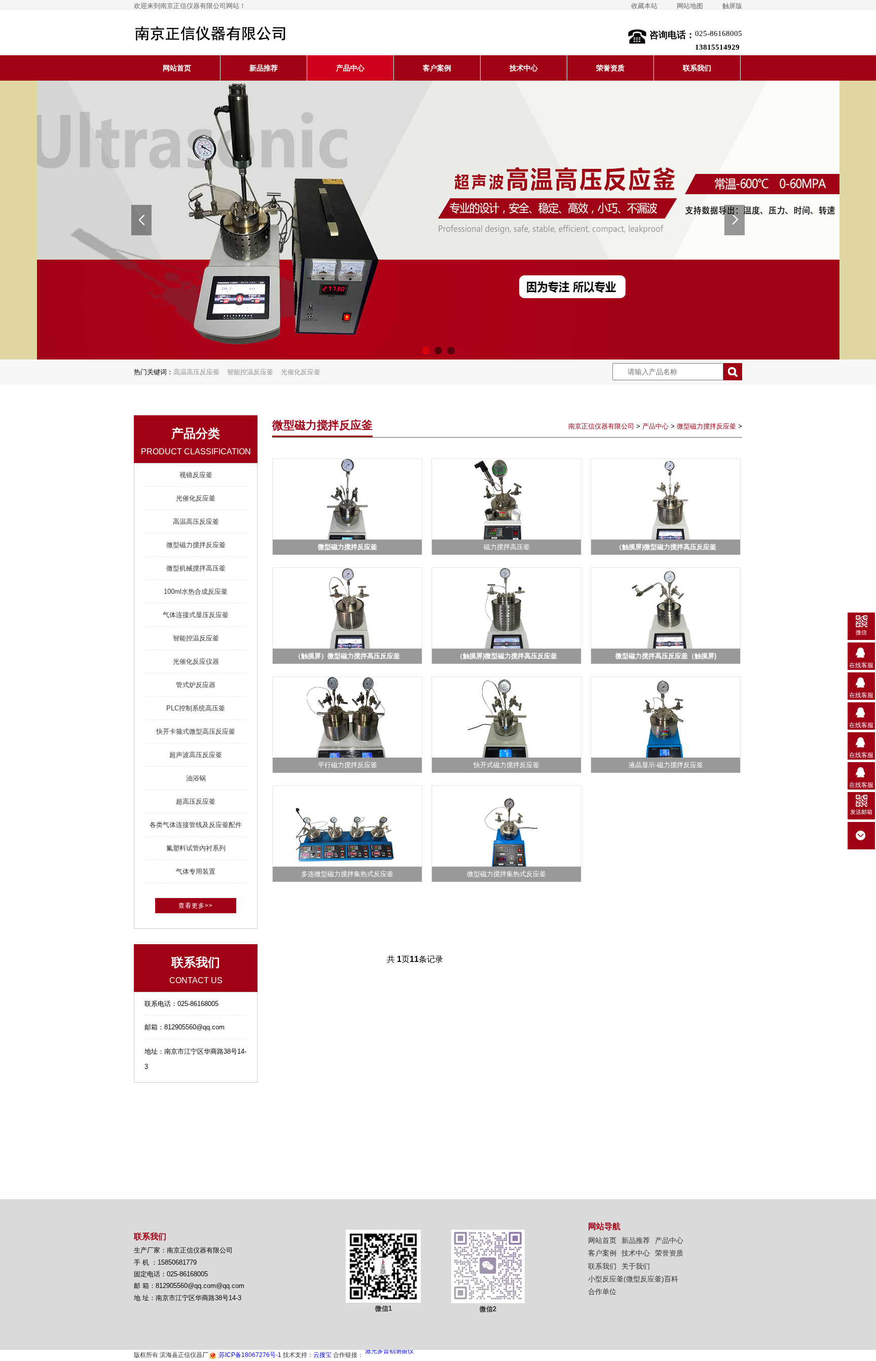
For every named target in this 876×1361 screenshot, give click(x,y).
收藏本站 (644, 6)
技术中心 (523, 68)
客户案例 (437, 68)
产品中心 (350, 68)
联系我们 (697, 68)
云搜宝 (322, 1354)
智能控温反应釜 (250, 372)
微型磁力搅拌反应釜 (706, 426)
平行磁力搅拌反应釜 (347, 765)
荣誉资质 (610, 68)
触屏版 (732, 6)
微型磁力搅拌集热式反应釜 (506, 874)
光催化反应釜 (300, 372)
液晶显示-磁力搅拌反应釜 (666, 765)
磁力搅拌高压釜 (507, 547)
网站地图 (690, 6)
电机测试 (377, 1354)
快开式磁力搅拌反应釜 (506, 765)
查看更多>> (195, 905)
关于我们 (636, 1266)
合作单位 (602, 1291)
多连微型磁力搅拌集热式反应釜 (347, 874)
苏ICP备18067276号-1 (250, 1354)
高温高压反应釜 (196, 372)
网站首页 (177, 68)
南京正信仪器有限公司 (601, 426)
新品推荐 (263, 68)
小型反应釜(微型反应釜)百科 (633, 1279)
